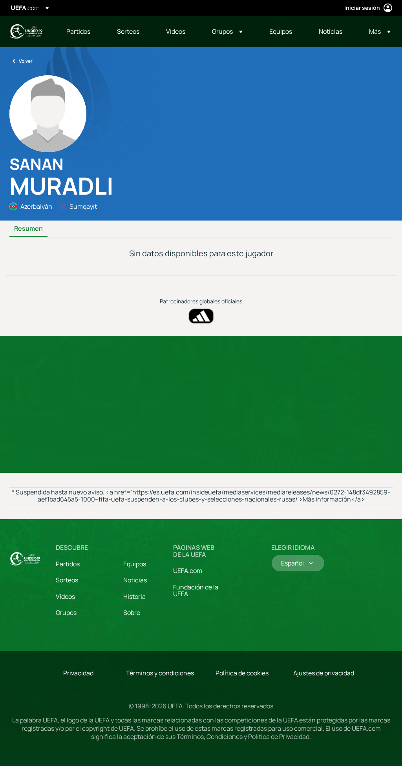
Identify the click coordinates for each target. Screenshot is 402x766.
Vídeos (65, 596)
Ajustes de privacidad (323, 673)
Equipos (134, 564)
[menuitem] (81, 31)
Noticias (135, 580)
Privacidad (78, 673)
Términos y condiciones (160, 673)
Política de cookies (242, 673)
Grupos (66, 612)
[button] (227, 31)
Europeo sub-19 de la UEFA (25, 31)
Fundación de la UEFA (195, 590)
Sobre (131, 612)
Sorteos (67, 580)
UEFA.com (187, 570)
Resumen (28, 228)
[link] (78, 31)
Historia (134, 596)
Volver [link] (26, 61)
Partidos (68, 564)
